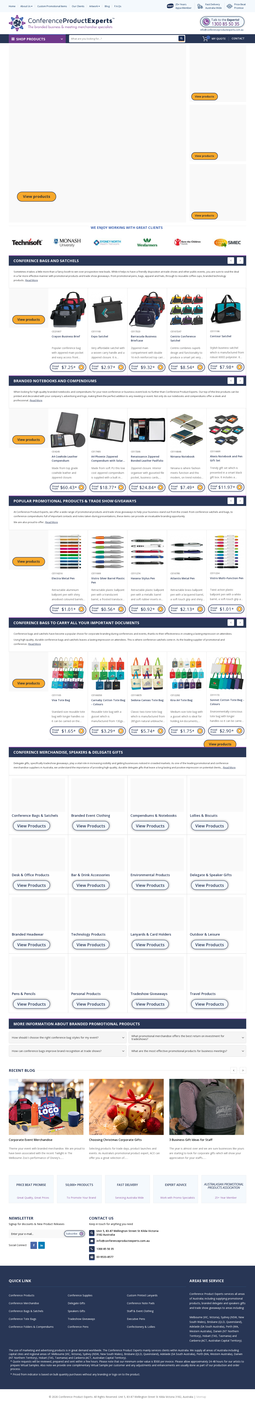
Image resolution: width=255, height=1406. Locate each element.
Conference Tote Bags (22, 1319)
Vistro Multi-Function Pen (226, 578)
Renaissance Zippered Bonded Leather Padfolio (147, 458)
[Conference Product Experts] (61, 23)
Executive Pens (136, 1319)
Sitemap (201, 1397)
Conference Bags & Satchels (26, 1311)
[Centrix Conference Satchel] (187, 310)
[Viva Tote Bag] (68, 674)
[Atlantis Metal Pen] (187, 552)
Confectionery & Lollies (141, 1326)
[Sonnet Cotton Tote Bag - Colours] (226, 673)
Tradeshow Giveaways (81, 1319)
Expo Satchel (99, 336)
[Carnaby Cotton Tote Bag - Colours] (108, 674)
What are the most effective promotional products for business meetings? (179, 1051)
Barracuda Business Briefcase (143, 338)
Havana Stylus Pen (143, 578)
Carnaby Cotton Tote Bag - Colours (108, 702)
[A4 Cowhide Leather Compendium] (68, 430)
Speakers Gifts (76, 1311)
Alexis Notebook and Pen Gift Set (226, 458)
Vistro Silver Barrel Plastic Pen (108, 580)
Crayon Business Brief (66, 336)
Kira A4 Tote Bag (181, 700)
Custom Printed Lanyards (142, 1295)
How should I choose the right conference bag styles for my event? (55, 1037)
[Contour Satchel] (226, 310)
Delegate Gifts (76, 1303)
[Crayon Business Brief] (68, 310)
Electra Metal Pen (63, 578)
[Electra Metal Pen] (68, 552)
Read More (31, 280)
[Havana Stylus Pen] (147, 552)
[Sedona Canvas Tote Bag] (147, 674)
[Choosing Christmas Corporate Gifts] (127, 1107)
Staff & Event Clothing (140, 1311)
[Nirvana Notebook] (187, 430)
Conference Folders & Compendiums (31, 1326)
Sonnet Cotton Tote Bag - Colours (227, 702)
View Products (31, 826)
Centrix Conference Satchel (183, 338)
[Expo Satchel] (108, 310)
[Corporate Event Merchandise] (47, 1107)
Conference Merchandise (24, 1303)
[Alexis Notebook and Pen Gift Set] (226, 430)
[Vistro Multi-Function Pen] (226, 552)
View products (36, 196)
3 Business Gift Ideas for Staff (190, 1140)
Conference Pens (78, 1326)
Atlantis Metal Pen (182, 578)
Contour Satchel (220, 336)
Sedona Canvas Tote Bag (147, 700)
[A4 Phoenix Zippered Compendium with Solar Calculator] (108, 430)
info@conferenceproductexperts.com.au (221, 29)
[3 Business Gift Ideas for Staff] (207, 1107)
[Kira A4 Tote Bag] (187, 674)
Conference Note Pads (141, 1303)
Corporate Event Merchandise (30, 1140)
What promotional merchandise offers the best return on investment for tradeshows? (177, 1037)
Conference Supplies (80, 1295)
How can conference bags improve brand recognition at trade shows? (57, 1051)
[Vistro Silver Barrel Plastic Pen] (108, 552)
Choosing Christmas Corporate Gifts (115, 1140)
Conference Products (21, 1295)
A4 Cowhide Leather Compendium (64, 458)
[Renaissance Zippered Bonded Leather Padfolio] (147, 430)
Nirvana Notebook (182, 456)
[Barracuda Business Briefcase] (147, 310)
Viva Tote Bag (61, 700)
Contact (238, 38)
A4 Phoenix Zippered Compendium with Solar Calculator (107, 459)
